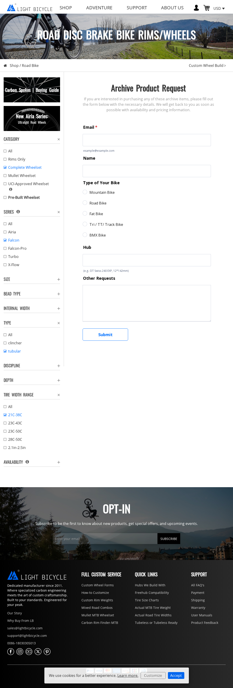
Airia (12, 231)
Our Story (14, 613)
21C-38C (15, 414)
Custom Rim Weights (97, 600)
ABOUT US (172, 8)
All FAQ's (197, 585)
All (10, 151)
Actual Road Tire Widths (153, 615)
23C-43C (15, 423)
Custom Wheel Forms (97, 585)
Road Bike (30, 65)
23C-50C (15, 431)
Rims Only (16, 159)
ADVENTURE (99, 8)
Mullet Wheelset (22, 175)
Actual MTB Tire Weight (153, 607)
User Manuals (201, 615)
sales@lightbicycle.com (25, 628)
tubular (14, 351)
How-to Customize (95, 592)
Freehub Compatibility (152, 592)
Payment (197, 592)
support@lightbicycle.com (27, 635)
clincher (15, 342)
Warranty (198, 607)
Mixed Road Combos (97, 607)
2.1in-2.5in (17, 447)
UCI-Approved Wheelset (28, 183)
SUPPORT (137, 8)
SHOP (66, 8)
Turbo (13, 256)
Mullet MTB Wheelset (97, 615)
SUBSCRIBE (168, 539)
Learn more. (127, 675)
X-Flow (13, 264)
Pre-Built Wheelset (24, 197)
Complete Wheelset (25, 167)
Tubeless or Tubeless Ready (156, 622)
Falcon (13, 240)
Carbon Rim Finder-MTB (99, 622)
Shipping (198, 600)
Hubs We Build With (150, 585)
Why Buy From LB (20, 620)
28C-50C (15, 439)
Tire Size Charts (147, 600)
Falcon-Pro (17, 248)
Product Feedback (204, 622)
